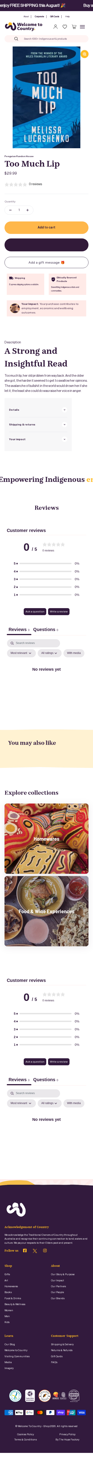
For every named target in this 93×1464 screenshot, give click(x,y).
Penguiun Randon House (19, 156)
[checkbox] (73, 653)
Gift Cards (54, 16)
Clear (75, 38)
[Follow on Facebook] (25, 1251)
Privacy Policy (67, 1434)
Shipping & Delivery (62, 1344)
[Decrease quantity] (10, 210)
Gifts (7, 1274)
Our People (57, 1292)
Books (8, 1292)
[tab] (45, 630)
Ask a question (35, 611)
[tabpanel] (46, 679)
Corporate (39, 16)
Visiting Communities (17, 1356)
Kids (7, 1322)
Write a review (59, 611)
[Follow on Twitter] (35, 1252)
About (26, 16)
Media (8, 1362)
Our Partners (58, 1286)
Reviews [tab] (19, 629)
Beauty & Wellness (15, 1304)
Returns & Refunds (62, 1350)
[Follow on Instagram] (45, 1251)
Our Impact (57, 1280)
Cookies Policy (25, 1434)
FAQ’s (54, 1362)
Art (6, 1280)
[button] (46, 563)
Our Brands (58, 1298)
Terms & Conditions (25, 1439)
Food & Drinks (13, 1298)
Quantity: (10, 201)
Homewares (11, 1286)
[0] (74, 26)
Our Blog (10, 1344)
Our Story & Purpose (63, 1274)
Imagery (9, 1368)
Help (67, 16)
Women (9, 1310)
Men (7, 1316)
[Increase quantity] (27, 210)
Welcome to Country (16, 1350)
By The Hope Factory (67, 1439)
